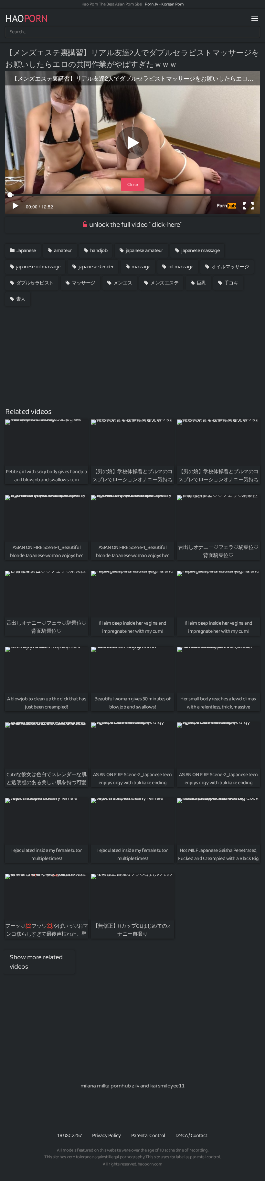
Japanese (25, 250)
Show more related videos (36, 961)
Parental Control (148, 1135)
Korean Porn (172, 4)
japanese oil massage (37, 267)
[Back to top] (247, 1160)
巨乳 (201, 283)
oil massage (180, 267)
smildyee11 (171, 1086)
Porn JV (151, 4)
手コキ (230, 283)
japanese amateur (143, 250)
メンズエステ (164, 283)
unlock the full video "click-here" (135, 225)
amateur (62, 250)
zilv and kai (144, 1086)
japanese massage (200, 250)
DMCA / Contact (191, 1135)
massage (140, 267)
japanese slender (96, 267)
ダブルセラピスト (34, 283)
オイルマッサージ (229, 267)
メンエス (122, 283)
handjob (98, 250)
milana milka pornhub (105, 1086)
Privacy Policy (106, 1135)
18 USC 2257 (70, 1135)
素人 (20, 299)
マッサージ (83, 283)
